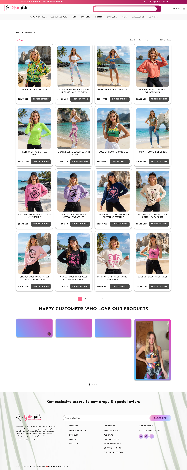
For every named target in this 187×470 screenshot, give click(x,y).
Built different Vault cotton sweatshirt (34, 216)
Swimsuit (73, 435)
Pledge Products (77, 431)
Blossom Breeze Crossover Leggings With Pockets (74, 91)
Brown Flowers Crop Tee (153, 152)
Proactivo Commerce (59, 466)
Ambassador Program (149, 431)
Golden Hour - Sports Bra (113, 152)
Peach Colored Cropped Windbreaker (152, 91)
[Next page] (107, 299)
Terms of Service (112, 444)
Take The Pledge (112, 431)
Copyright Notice (112, 448)
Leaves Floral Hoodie (34, 90)
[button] (38, 17)
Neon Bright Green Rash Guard (34, 153)
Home (18, 33)
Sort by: (133, 40)
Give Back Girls (111, 439)
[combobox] (125, 8)
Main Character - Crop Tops (113, 90)
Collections (26, 33)
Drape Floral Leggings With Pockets (74, 153)
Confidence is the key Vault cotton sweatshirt (152, 216)
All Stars (108, 435)
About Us (73, 444)
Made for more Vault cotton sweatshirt (74, 216)
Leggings (73, 439)
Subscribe (160, 418)
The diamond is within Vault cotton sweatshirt (113, 216)
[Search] (158, 9)
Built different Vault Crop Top (152, 278)
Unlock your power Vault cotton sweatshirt (34, 278)
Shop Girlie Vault (28, 466)
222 (101, 299)
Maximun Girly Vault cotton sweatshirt (113, 278)
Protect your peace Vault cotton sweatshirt (74, 278)
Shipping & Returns (113, 452)
